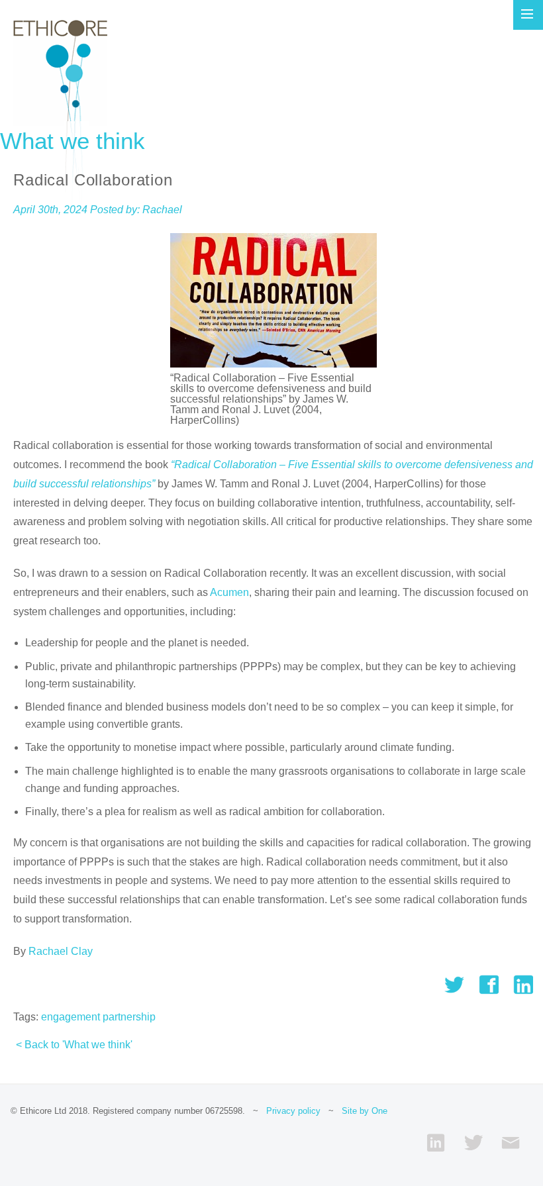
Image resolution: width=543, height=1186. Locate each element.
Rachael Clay (60, 951)
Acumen (229, 592)
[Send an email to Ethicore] (510, 1143)
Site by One (364, 1111)
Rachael (162, 209)
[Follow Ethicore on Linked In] (435, 1143)
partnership (129, 1016)
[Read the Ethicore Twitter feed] (473, 1143)
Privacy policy (293, 1111)
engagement (70, 1016)
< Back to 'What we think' (74, 1044)
